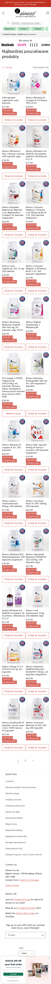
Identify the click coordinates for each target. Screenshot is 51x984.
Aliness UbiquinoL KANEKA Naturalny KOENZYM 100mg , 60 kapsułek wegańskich (37, 670)
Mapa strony (11, 824)
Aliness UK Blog (12, 812)
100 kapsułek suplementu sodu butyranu (10, 100)
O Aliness (9, 781)
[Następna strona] (33, 760)
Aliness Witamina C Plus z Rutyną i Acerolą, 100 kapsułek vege (13, 154)
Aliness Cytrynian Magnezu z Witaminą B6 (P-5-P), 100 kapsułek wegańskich (36, 270)
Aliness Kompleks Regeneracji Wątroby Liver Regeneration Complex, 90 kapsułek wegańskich (13, 212)
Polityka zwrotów (13, 800)
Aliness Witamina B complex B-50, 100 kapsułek (11, 447)
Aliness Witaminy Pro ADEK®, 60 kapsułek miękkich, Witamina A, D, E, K (36, 155)
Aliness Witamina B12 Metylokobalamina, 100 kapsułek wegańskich (13, 557)
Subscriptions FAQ (13, 848)
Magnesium (9, 29)
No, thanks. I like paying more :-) (13, 980)
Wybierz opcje (13, 413)
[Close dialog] (49, 958)
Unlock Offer (13, 974)
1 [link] (18, 760)
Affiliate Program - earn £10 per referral (23, 855)
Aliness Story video (25, 913)
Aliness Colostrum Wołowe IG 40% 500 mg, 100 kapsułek (36, 725)
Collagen (37, 29)
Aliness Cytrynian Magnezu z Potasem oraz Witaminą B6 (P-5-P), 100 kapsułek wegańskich (36, 212)
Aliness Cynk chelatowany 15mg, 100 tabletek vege (35, 613)
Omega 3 (23, 29)
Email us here (12, 885)
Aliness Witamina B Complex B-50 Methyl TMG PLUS (36, 100)
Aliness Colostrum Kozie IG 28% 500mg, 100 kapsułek (36, 503)
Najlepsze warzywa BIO (16, 836)
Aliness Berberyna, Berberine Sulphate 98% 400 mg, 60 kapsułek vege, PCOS (12, 326)
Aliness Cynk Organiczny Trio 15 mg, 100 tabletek (13, 268)
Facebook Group (22, 899)
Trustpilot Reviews (27, 908)
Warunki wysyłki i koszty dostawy (20, 787)
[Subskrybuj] (42, 935)
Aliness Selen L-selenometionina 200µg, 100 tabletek (12, 503)
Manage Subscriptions (15, 842)
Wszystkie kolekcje (13, 830)
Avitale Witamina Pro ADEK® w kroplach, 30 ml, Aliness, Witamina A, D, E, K (13, 614)
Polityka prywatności (15, 806)
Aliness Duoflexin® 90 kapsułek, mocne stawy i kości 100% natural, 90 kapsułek (13, 726)
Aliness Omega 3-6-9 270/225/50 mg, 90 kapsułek (12, 669)
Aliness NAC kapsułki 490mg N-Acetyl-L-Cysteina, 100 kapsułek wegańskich (37, 448)
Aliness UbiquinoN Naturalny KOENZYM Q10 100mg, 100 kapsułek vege (36, 558)
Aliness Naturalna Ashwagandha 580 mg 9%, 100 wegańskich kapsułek (36, 382)
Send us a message (29, 880)
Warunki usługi (12, 793)
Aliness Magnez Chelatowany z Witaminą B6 (33, 324)
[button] (3, 13)
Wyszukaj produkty (14, 818)
